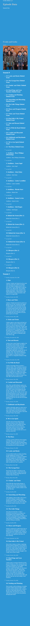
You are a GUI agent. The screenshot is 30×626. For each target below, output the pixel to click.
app (11, 0)
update (4, 45)
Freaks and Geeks (10, 42)
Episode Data (10, 4)
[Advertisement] (15, 24)
